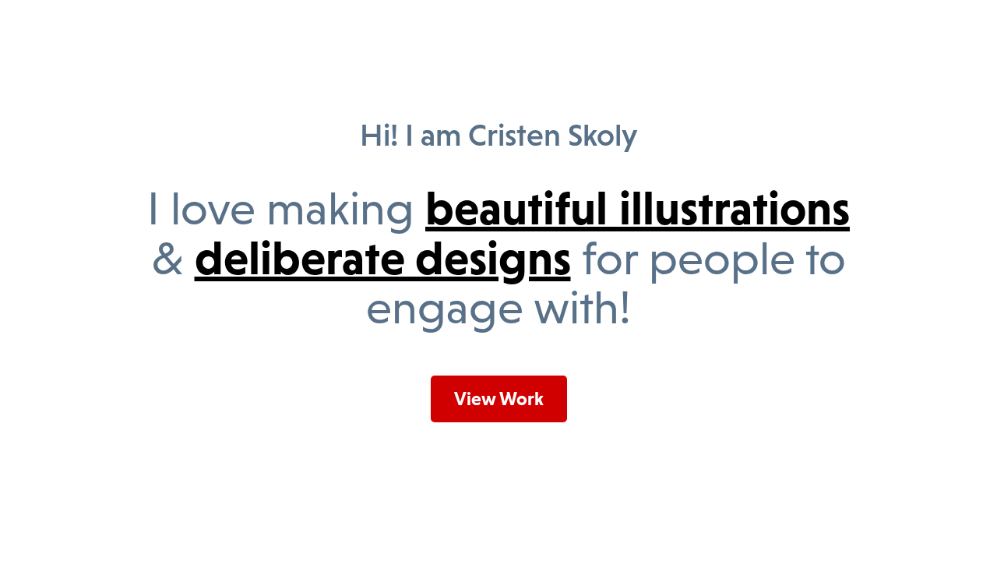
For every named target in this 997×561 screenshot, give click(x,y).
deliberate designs (383, 257)
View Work (499, 398)
